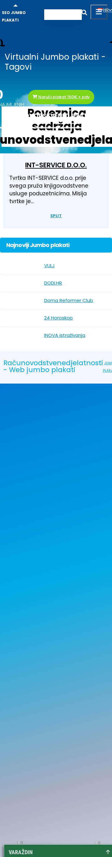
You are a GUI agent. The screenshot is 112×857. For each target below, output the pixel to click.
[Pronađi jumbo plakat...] (84, 13)
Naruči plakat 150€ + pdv (63, 97)
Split (56, 215)
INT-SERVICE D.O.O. (56, 165)
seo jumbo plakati (14, 16)
